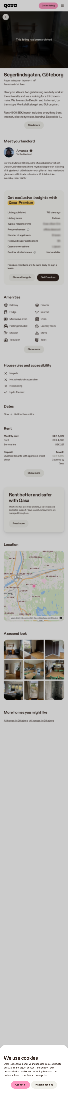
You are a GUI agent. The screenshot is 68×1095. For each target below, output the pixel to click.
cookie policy (40, 1075)
